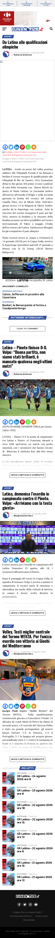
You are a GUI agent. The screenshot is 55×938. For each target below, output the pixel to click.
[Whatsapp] (28, 147)
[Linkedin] (16, 147)
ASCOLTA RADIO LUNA (8, 4)
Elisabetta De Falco (23, 516)
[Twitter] (10, 147)
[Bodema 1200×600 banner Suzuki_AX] (27, 281)
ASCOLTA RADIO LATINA (46, 4)
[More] (33, 147)
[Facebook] (5, 147)
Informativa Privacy (21, 916)
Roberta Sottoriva (23, 55)
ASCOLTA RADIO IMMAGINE (26, 4)
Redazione (29, 920)
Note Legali (42, 916)
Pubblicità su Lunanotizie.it (27, 912)
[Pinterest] (22, 147)
